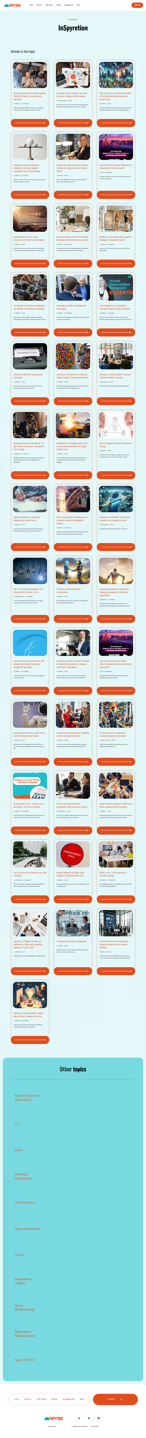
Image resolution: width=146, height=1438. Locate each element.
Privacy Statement (52, 1426)
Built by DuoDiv (94, 1426)
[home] (12, 5)
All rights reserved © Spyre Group (80, 1426)
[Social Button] (79, 1418)
